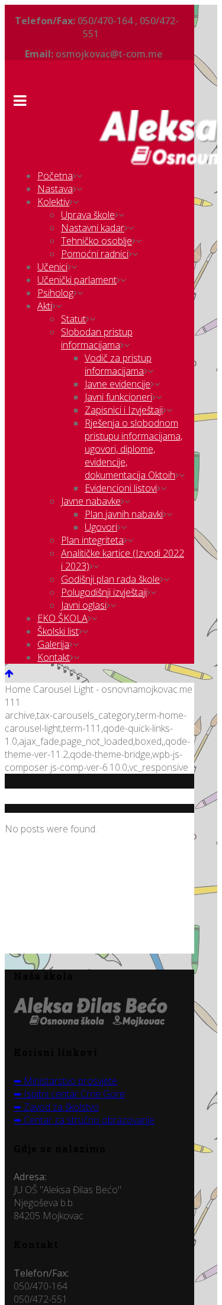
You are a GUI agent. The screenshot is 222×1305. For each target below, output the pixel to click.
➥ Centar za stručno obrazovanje (84, 1119)
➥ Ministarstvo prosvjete (65, 1080)
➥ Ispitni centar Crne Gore (69, 1093)
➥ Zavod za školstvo (56, 1106)
